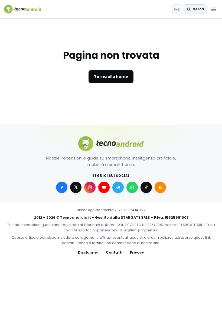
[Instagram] (90, 187)
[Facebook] (61, 187)
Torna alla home (111, 76)
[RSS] (160, 187)
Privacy (137, 252)
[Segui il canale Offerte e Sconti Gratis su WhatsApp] (132, 187)
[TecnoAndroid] (26, 9)
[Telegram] (118, 187)
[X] (75, 187)
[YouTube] (104, 187)
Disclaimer (88, 252)
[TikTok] (146, 187)
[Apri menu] (213, 9)
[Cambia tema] (177, 9)
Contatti (114, 252)
